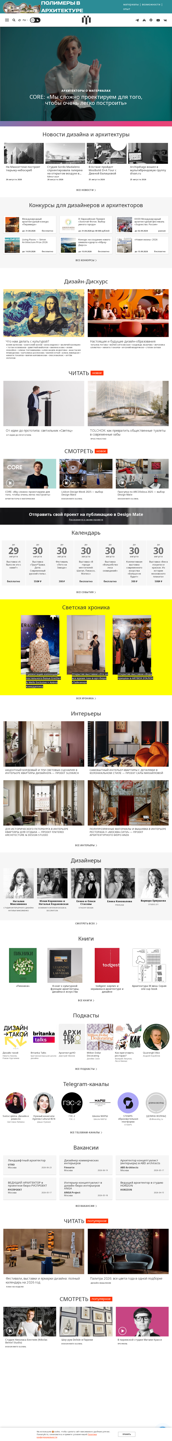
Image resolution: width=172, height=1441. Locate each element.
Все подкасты (85, 1068)
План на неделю (15, 1286)
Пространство (98, 439)
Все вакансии (85, 1205)
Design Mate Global (71, 498)
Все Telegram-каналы (85, 1132)
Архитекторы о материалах (20, 498)
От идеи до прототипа (18, 435)
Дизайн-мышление (101, 1283)
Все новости (85, 190)
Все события (85, 592)
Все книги (85, 1000)
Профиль (123, 1343)
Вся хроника (85, 698)
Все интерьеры (85, 845)
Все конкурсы (85, 260)
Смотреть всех (85, 923)
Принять (127, 1434)
